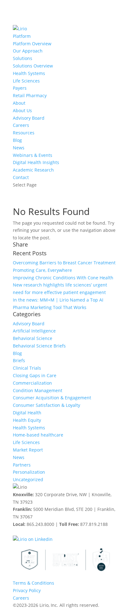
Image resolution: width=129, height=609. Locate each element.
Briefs (19, 360)
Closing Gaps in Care (34, 375)
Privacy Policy (27, 590)
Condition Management (37, 390)
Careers (21, 125)
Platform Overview (32, 44)
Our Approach (28, 51)
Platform (22, 36)
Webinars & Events (32, 155)
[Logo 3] (99, 560)
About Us (22, 110)
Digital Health (27, 413)
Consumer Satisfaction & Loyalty (46, 405)
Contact (21, 177)
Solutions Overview (33, 66)
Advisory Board (28, 118)
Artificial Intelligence (34, 331)
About (19, 103)
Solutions (22, 58)
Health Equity (27, 420)
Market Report (28, 450)
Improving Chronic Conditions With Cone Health (63, 278)
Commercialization (32, 383)
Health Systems (29, 73)
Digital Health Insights (36, 162)
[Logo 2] (64, 560)
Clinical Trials (27, 368)
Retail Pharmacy (30, 95)
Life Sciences (26, 81)
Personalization (29, 472)
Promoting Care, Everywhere (42, 270)
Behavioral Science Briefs (39, 346)
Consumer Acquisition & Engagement (52, 398)
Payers (20, 88)
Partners (22, 465)
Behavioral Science (32, 338)
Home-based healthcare (38, 435)
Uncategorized (28, 479)
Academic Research (33, 170)
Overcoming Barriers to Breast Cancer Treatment (64, 263)
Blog (17, 140)
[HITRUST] (30, 560)
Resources (23, 133)
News (18, 148)
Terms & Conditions (33, 583)
